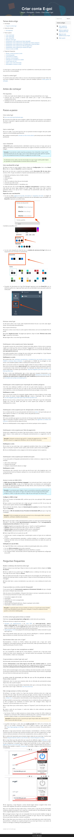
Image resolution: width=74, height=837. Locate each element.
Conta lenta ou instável (11, 56)
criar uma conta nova (27, 686)
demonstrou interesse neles (43, 374)
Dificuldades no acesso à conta (13, 64)
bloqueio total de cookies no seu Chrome (17, 737)
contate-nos (9, 698)
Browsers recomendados (12, 58)
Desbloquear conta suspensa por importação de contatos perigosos (22, 42)
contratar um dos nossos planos (26, 135)
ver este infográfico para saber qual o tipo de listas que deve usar (21, 397)
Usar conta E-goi (10, 36)
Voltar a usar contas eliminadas (13, 62)
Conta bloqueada (10, 55)
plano (36, 412)
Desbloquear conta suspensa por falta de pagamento (19, 45)
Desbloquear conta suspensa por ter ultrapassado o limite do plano (22, 44)
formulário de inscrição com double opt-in (15, 378)
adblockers (44, 740)
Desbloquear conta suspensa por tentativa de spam (18, 47)
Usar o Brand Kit (10, 38)
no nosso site (23, 746)
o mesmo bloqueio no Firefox (37, 737)
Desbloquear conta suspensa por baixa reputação (18, 41)
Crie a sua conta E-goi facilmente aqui (13, 117)
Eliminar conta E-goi (11, 39)
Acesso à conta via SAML (12, 49)
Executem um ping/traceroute (12, 623)
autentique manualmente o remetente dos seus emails (28, 359)
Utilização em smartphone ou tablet (15, 59)
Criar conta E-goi (10, 35)
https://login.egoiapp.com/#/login (15, 727)
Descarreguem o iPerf (9, 629)
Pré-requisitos (9, 30)
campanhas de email (38, 195)
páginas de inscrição (19, 195)
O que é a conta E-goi (11, 26)
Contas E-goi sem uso (11, 61)
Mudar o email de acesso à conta (14, 53)
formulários (28, 195)
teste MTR (29, 623)
